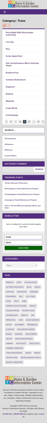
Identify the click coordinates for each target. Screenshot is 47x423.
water (28, 353)
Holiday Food (28, 310)
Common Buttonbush (16, 80)
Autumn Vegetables (15, 287)
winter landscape (14, 362)
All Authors (9, 144)
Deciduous (22, 292)
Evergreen (11, 296)
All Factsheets (10, 139)
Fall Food (30, 296)
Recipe (9, 339)
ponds (9, 334)
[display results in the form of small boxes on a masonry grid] (4, 25)
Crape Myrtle (11, 108)
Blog (29, 287)
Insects (24, 315)
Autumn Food (31, 282)
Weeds (37, 353)
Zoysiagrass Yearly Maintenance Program (21, 200)
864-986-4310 (7, 414)
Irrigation (10, 320)
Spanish (9, 343)
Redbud (9, 94)
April (19, 282)
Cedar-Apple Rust (14, 56)
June (21, 320)
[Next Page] (43, 122)
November (19, 325)
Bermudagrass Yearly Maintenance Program (22, 188)
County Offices (10, 156)
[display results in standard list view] (9, 25)
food (8, 301)
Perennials (32, 325)
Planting (10, 329)
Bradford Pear (12, 73)
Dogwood (10, 87)
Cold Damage (12, 115)
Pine (8, 49)
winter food (11, 357)
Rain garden (31, 334)
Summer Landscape (14, 348)
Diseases (34, 292)
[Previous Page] (6, 122)
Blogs (37, 287)
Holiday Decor (12, 310)
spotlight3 (34, 343)
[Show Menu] (4, 12)
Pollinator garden (26, 329)
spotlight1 (21, 343)
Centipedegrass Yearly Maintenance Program (22, 194)
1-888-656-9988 (18, 414)
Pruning (18, 334)
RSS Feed (8, 150)
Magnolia (10, 101)
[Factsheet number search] (18, 169)
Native (9, 325)
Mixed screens (32, 320)
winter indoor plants (30, 357)
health (33, 306)
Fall (21, 296)
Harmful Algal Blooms (16, 306)
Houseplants (12, 315)
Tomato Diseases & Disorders (16, 183)
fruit (16, 301)
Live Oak (10, 42)
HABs (24, 301)
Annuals (9, 282)
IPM (32, 315)
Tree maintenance (14, 353)
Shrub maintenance (24, 339)
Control (10, 292)
